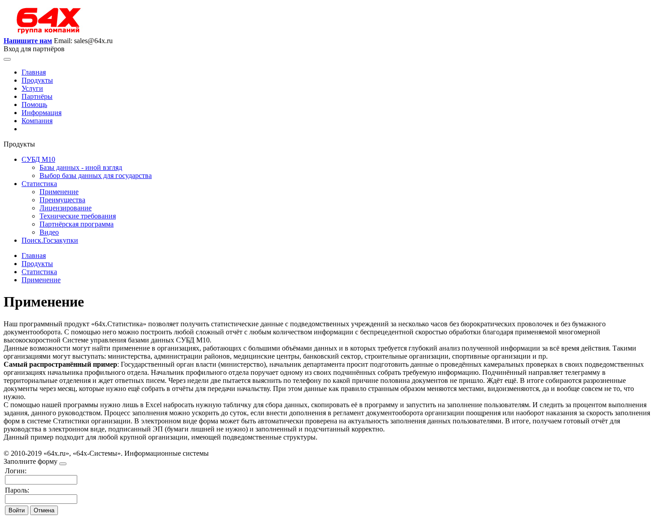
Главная (34, 72)
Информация (42, 112)
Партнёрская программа (77, 224)
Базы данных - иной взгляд (81, 167)
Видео (49, 232)
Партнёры (37, 96)
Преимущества (62, 200)
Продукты (37, 80)
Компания (37, 120)
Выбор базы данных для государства (96, 175)
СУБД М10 (38, 159)
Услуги (32, 88)
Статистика (39, 183)
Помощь (34, 104)
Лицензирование (66, 208)
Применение (59, 192)
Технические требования (78, 216)
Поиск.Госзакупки (50, 240)
